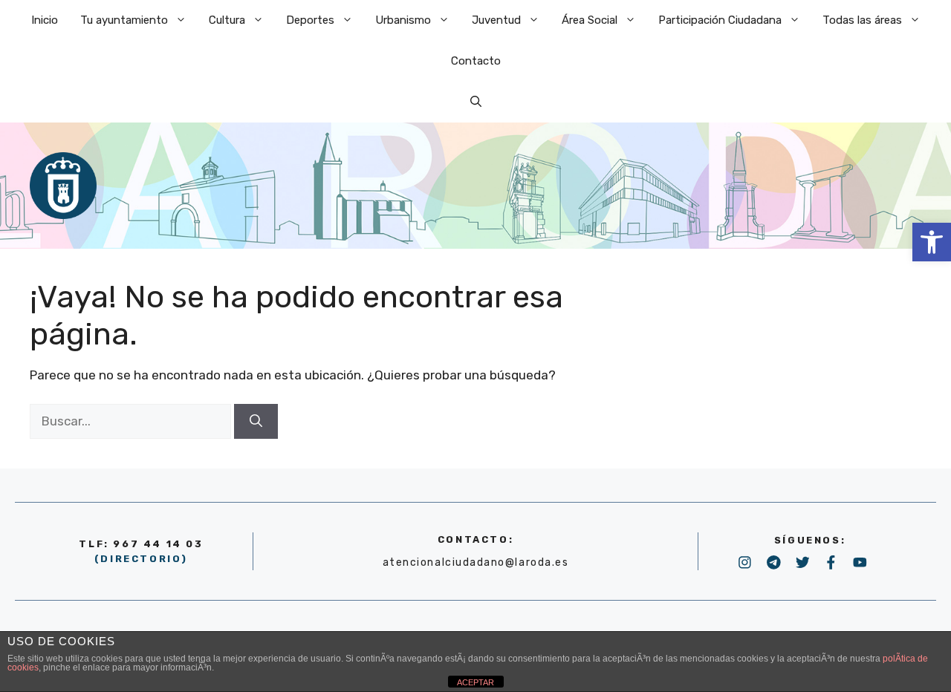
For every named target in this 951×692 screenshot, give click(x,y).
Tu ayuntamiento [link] (124, 20)
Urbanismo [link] (403, 20)
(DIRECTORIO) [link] (141, 558)
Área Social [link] (589, 20)
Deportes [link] (310, 20)
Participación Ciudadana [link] (720, 20)
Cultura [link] (227, 20)
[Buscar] (256, 422)
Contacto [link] (476, 61)
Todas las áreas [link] (862, 20)
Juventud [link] (496, 20)
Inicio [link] (44, 20)
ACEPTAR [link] (475, 682)
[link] (931, 242)
